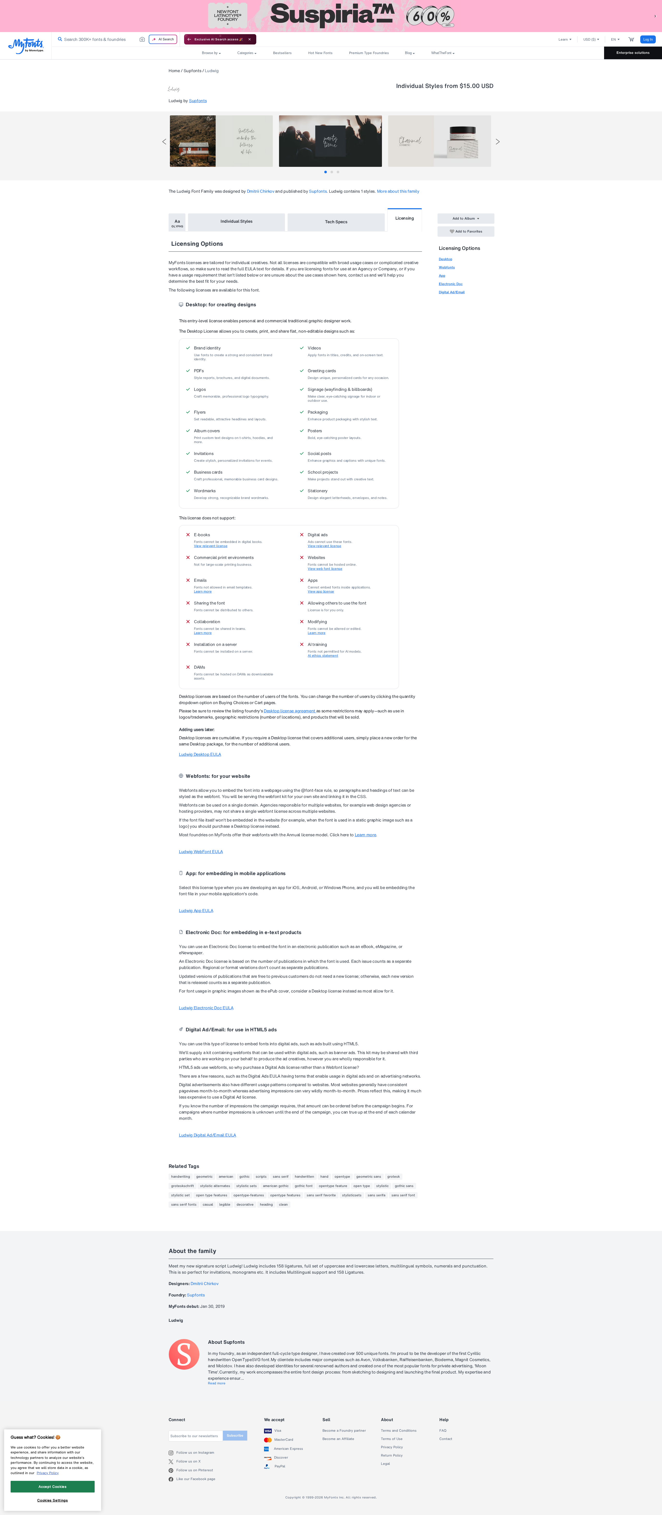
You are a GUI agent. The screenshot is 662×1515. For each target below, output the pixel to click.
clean (283, 1205)
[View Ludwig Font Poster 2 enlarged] (330, 141)
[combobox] (116, 39)
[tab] (325, 172)
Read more (216, 1383)
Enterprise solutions (633, 52)
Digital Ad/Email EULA (207, 1135)
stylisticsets (352, 1195)
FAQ (442, 1431)
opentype (342, 1177)
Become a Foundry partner (344, 1431)
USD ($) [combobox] (589, 39)
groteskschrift (182, 1186)
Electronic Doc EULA (206, 1008)
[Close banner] (249, 39)
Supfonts (192, 71)
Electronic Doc (451, 283)
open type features (211, 1195)
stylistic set (180, 1195)
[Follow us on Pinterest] (172, 1470)
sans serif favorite (321, 1195)
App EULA (196, 910)
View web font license (325, 569)
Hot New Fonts (320, 52)
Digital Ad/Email (452, 292)
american (226, 1177)
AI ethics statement (323, 656)
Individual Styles (237, 221)
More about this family (398, 191)
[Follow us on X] (172, 1461)
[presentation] (164, 142)
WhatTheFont (441, 53)
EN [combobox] (613, 39)
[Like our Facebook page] (172, 1479)
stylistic (382, 1186)
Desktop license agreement (290, 711)
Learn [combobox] (563, 39)
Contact (445, 1439)
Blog (408, 53)
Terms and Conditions (399, 1431)
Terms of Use (392, 1439)
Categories (245, 53)
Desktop (445, 259)
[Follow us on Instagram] (172, 1453)
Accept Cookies (52, 1486)
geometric (204, 1177)
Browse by (210, 53)
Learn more (203, 591)
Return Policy (392, 1455)
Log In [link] (648, 39)
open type (361, 1186)
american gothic (276, 1186)
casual (208, 1205)
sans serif (281, 1177)
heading (266, 1205)
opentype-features (249, 1195)
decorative (245, 1205)
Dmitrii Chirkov (260, 191)
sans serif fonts (184, 1205)
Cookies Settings (52, 1500)
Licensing (404, 218)
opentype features (285, 1195)
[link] (59, 39)
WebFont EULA (201, 851)
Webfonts (447, 267)
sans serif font (403, 1195)
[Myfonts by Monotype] (26, 46)
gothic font (304, 1186)
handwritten (304, 1177)
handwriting (180, 1177)
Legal (385, 1464)
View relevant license (211, 546)
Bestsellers (282, 52)
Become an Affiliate (338, 1439)
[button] (655, 16)
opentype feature (333, 1186)
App (442, 275)
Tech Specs (336, 222)
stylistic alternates (215, 1186)
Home (174, 71)
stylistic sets (246, 1186)
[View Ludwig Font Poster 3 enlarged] (439, 141)
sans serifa (376, 1195)
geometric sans (368, 1177)
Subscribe (235, 1435)
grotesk (393, 1177)
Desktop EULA (200, 754)
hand (324, 1177)
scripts (261, 1177)
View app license (321, 591)
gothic (244, 1177)
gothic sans (404, 1186)
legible (224, 1205)
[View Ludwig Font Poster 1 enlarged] (221, 141)
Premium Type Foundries (368, 52)
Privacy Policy (392, 1447)
